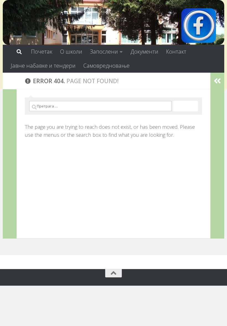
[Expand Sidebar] (10, 81)
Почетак (41, 51)
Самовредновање (106, 65)
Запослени (104, 51)
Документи (144, 51)
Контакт (176, 51)
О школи (71, 51)
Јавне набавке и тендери (43, 65)
